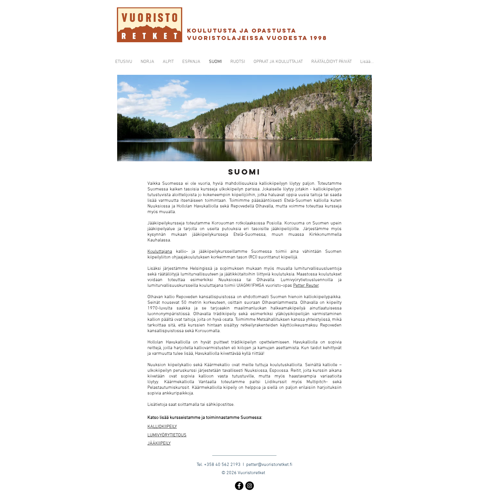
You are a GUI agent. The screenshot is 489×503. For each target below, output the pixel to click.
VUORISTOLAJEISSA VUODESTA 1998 (258, 37)
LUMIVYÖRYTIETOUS (166, 435)
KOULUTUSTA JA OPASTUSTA (242, 30)
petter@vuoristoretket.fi (269, 465)
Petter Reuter (306, 285)
